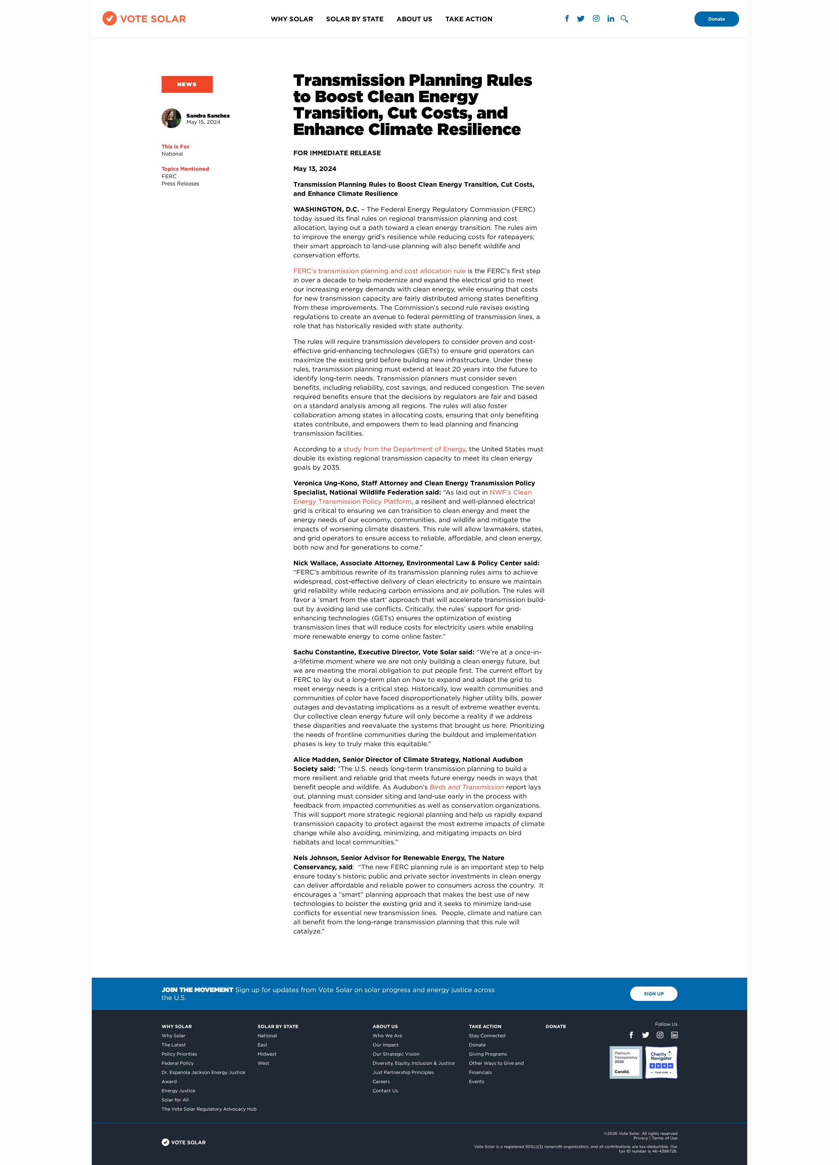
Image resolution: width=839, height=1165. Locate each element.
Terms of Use (664, 1138)
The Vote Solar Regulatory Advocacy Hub (209, 1109)
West (263, 1063)
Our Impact (386, 1044)
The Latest (174, 1044)
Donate (716, 19)
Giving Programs (488, 1054)
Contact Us (385, 1090)
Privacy (641, 1138)
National (172, 154)
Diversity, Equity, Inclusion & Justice (414, 1063)
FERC (169, 176)
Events (476, 1081)
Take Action (469, 19)
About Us (414, 19)
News (187, 84)
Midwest (267, 1054)
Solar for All (175, 1099)
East (262, 1044)
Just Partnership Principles (403, 1072)
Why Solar (292, 19)
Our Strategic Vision (396, 1054)
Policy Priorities (179, 1054)
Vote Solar (184, 1142)
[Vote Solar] (144, 25)
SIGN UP (654, 993)
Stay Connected (487, 1035)
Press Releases (180, 183)
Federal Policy (178, 1063)
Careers (381, 1081)
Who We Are (387, 1035)
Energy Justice (178, 1090)
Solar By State (354, 19)
